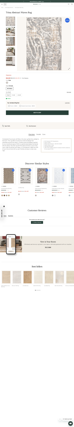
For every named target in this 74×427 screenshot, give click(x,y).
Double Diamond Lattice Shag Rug (58, 188)
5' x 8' (13, 95)
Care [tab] (43, 134)
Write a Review (38, 223)
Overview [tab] (32, 134)
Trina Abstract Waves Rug (19, 7)
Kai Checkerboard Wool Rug (6, 188)
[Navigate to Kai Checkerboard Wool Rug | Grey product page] (8, 176)
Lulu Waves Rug (21, 187)
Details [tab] (38, 134)
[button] (4, 190)
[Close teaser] (4, 206)
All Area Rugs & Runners (9, 7)
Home (2, 7)
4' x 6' (8, 95)
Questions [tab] (10, 216)
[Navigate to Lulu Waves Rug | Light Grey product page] (25, 176)
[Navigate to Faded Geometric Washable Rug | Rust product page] (42, 176)
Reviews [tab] (4, 216)
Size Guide (69, 92)
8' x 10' (19, 95)
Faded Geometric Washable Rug (41, 188)
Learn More (67, 102)
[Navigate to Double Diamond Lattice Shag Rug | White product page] (59, 176)
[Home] (37, 4)
